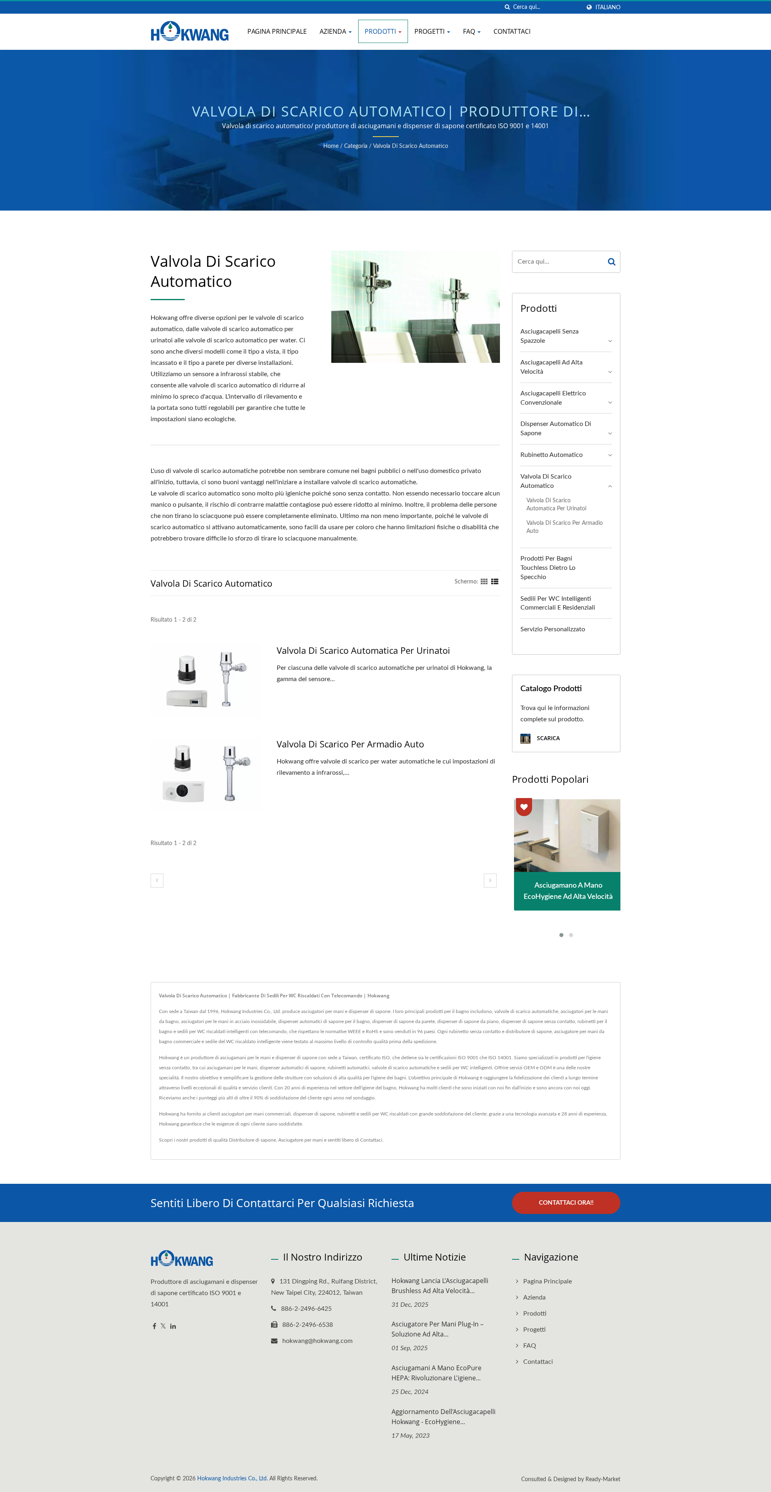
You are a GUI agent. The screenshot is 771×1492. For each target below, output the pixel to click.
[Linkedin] (173, 1326)
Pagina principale (277, 31)
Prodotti (381, 31)
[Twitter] (163, 1326)
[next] (490, 881)
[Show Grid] (484, 582)
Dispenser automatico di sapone (555, 428)
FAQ (470, 31)
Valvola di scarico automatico (410, 146)
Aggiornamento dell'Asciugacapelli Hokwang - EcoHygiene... (444, 1416)
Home (331, 146)
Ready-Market (602, 1479)
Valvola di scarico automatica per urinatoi (363, 650)
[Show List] (495, 582)
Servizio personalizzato (552, 629)
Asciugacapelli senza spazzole (549, 336)
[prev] (157, 881)
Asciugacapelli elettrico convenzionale (553, 398)
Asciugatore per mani (300, 1140)
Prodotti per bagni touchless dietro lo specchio (547, 567)
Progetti (430, 31)
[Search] (612, 261)
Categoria (355, 146)
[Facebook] (154, 1326)
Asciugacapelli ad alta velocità (551, 367)
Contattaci (512, 31)
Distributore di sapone (252, 1140)
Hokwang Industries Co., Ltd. (232, 1479)
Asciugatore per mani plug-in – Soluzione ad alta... (437, 1329)
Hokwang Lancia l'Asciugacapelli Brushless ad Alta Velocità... (440, 1285)
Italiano (608, 7)
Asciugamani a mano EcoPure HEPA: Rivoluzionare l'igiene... (436, 1372)
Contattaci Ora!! (566, 1203)
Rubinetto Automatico (551, 455)
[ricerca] (507, 7)
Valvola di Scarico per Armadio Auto (350, 744)
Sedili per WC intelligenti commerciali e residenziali (557, 603)
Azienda (334, 31)
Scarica (547, 738)
